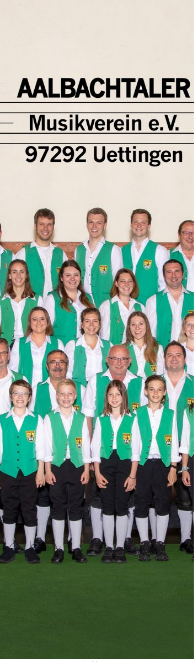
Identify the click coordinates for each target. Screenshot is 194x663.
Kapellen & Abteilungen (100, 661)
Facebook (84, 661)
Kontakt (107, 661)
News (75, 661)
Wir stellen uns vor (91, 661)
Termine (79, 661)
